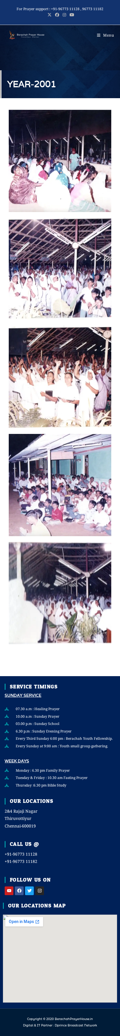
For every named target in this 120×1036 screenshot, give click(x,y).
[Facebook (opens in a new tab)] (57, 14)
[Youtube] (9, 890)
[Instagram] (39, 890)
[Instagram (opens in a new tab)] (64, 14)
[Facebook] (19, 890)
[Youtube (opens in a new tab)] (71, 14)
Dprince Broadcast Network (76, 1025)
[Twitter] (29, 890)
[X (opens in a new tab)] (49, 14)
